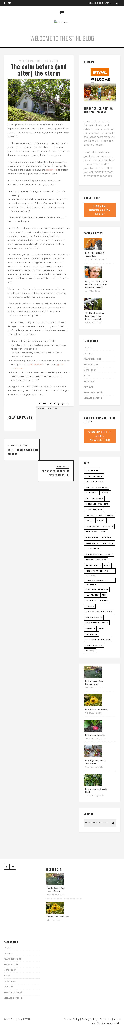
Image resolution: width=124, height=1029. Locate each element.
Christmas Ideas (94, 509)
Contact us (105, 1019)
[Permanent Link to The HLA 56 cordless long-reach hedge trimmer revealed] (93, 309)
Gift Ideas (108, 526)
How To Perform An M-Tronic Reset (95, 254)
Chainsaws (97, 498)
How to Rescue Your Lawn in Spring (94, 682)
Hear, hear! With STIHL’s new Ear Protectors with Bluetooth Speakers (96, 284)
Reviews (88, 387)
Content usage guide (108, 1023)
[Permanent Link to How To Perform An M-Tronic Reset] (93, 249)
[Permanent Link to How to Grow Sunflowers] (93, 706)
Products (90, 381)
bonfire (105, 493)
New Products (93, 565)
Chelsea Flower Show (97, 504)
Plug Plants (92, 595)
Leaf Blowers (93, 549)
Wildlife (90, 651)
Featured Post (92, 359)
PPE (104, 595)
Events (88, 348)
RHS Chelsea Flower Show (99, 612)
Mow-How (90, 370)
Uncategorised (93, 398)
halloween (91, 532)
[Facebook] (6, 3)
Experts (88, 353)
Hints (104, 532)
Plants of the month (97, 589)
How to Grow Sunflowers (96, 709)
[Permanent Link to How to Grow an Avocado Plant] (93, 785)
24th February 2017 (29, 61)
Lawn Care (108, 543)
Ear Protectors (94, 515)
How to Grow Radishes (95, 734)
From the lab (92, 526)
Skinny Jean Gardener (97, 623)
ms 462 (109, 554)
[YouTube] (10, 3)
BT (87, 498)
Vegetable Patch (94, 645)
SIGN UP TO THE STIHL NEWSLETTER (99, 435)
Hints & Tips (52, 61)
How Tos (106, 537)
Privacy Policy (89, 1019)
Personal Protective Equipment (97, 581)
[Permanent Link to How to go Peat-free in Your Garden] (93, 757)
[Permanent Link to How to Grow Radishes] (93, 731)
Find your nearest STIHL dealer (99, 209)
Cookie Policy (72, 1019)
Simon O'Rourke (94, 617)
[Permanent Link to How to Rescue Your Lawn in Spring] (93, 677)
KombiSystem (92, 543)
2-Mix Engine (92, 470)
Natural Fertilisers (96, 560)
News (87, 376)
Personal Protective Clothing (97, 572)
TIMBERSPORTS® (93, 392)
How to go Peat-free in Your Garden (95, 762)
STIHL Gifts (91, 634)
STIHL (101, 628)
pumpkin (104, 600)
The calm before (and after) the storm (39, 69)
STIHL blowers (34, 364)
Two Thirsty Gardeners (98, 640)
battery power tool (96, 487)
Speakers (90, 628)
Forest (101, 521)
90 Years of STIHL (94, 482)
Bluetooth (91, 493)
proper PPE (52, 170)
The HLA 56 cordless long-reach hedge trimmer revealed (94, 315)
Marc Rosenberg (94, 554)
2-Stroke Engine (94, 476)
